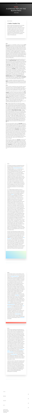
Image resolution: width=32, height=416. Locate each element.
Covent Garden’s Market (13, 60)
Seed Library (22, 317)
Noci (9, 302)
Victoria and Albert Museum (17, 167)
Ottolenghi (17, 295)
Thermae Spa (17, 128)
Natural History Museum (14, 276)
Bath (6, 103)
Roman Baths (20, 123)
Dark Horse (18, 139)
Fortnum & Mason (14, 354)
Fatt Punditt (9, 144)
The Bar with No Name (10, 304)
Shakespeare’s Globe (9, 75)
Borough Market (19, 75)
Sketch (12, 194)
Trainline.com (7, 97)
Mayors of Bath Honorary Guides (16, 109)
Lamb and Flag (24, 76)
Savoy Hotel (8, 64)
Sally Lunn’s (7, 120)
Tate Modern (14, 68)
